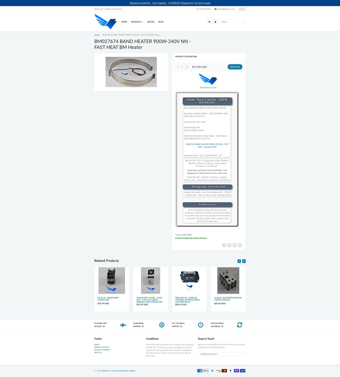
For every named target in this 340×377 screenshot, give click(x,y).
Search (97, 344)
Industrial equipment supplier (123, 371)
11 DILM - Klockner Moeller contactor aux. (189, 299)
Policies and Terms (101, 347)
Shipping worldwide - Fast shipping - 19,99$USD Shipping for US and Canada (170, 2)
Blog (161, 22)
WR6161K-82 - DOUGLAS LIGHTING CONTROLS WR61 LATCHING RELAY (149, 300)
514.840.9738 (205, 9)
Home (124, 22)
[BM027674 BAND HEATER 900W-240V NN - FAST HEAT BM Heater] (131, 72)
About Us (98, 352)
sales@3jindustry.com (226, 9)
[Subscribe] (242, 354)
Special (151, 22)
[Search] (243, 22)
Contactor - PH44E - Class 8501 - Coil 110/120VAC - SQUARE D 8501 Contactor (110, 300)
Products (136, 22)
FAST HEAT (187, 235)
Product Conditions (102, 350)
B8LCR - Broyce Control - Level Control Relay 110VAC (228, 299)
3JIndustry (105, 371)
